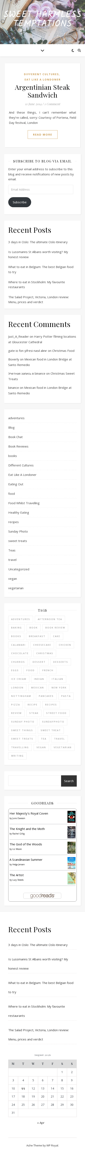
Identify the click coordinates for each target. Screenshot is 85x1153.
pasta (66, 695)
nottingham (21, 695)
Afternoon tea (50, 619)
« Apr (41, 1123)
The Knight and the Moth (27, 829)
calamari (18, 644)
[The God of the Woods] (71, 848)
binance (13, 387)
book (34, 627)
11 (23, 1088)
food (11, 493)
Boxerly (13, 359)
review (16, 713)
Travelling (20, 747)
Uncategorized (18, 569)
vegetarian (16, 588)
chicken (65, 644)
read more (42, 134)
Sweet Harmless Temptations (42, 19)
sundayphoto (53, 721)
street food (56, 713)
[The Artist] (71, 878)
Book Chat (15, 437)
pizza (15, 704)
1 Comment (52, 104)
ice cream (18, 678)
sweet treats (17, 541)
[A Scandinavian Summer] (71, 863)
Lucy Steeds (18, 879)
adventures (16, 418)
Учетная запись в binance (26, 373)
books (12, 456)
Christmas (44, 653)
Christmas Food (63, 351)
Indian (39, 678)
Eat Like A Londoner (43, 79)
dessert (39, 661)
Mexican (37, 687)
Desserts (60, 661)
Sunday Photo (18, 531)
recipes (13, 522)
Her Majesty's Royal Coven (28, 813)
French (47, 670)
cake (56, 636)
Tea (43, 738)
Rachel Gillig (18, 833)
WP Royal (52, 1145)
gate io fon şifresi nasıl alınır (27, 351)
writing (17, 755)
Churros (18, 661)
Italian (57, 678)
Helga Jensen (18, 864)
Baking (16, 627)
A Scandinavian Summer (25, 859)
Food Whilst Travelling (24, 503)
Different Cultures (41, 74)
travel (12, 560)
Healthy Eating (18, 512)
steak (34, 713)
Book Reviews (18, 446)
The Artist (16, 875)
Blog (11, 427)
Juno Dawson (18, 818)
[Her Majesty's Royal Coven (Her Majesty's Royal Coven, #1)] (71, 817)
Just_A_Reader (18, 336)
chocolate (20, 653)
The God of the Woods (25, 844)
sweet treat (51, 730)
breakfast (37, 636)
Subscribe (20, 202)
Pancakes (46, 695)
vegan (12, 578)
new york (59, 687)
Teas (11, 550)
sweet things (22, 730)
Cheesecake (42, 644)
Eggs (15, 670)
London (17, 687)
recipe (33, 704)
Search (69, 781)
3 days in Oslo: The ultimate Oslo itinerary (38, 242)
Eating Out (15, 484)
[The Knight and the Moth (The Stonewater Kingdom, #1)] (71, 832)
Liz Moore (17, 849)
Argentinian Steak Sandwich (42, 91)
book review (55, 627)
